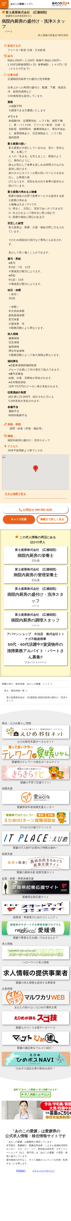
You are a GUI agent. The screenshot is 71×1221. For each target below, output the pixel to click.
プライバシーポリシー (43, 1170)
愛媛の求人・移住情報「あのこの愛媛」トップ (26, 684)
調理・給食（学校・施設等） (27, 428)
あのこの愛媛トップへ (21, 4)
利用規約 (20, 1170)
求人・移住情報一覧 (14, 690)
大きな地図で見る (15, 493)
